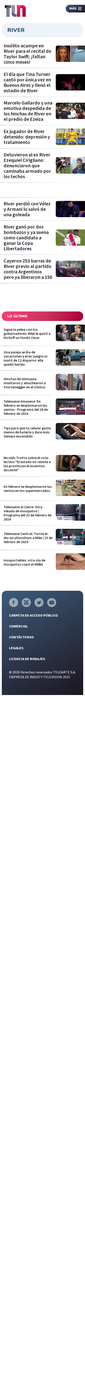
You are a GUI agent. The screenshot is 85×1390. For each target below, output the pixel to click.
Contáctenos (21, 637)
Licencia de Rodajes (27, 658)
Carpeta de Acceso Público (33, 615)
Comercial (18, 626)
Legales (16, 648)
